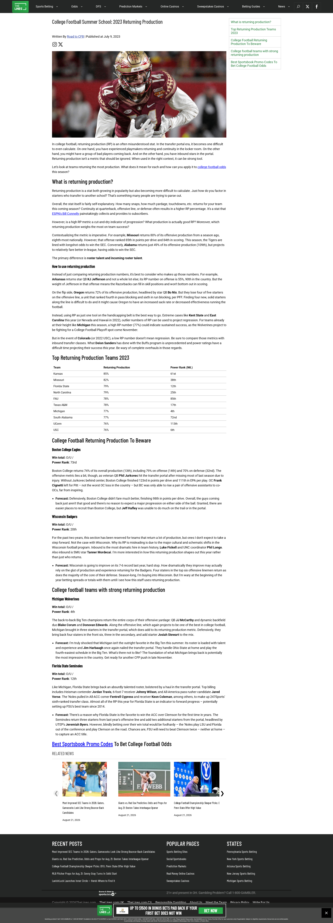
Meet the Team (216, 902)
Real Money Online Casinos (180, 873)
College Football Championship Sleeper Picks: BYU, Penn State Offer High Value (93, 866)
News (281, 6)
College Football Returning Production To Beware (249, 42)
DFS (98, 6)
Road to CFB (75, 36)
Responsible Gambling (170, 902)
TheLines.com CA (139, 902)
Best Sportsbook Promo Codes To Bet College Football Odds (254, 63)
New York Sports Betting (239, 859)
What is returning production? (251, 22)
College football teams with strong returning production (254, 53)
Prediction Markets (130, 6)
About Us (196, 902)
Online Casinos (170, 6)
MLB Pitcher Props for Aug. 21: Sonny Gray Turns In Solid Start (84, 873)
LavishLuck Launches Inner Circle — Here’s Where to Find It (83, 881)
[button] (298, 6)
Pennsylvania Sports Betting (242, 851)
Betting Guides (251, 6)
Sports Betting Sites (176, 851)
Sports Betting (44, 6)
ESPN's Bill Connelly (65, 213)
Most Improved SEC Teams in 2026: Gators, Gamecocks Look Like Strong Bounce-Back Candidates (103, 851)
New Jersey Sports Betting (241, 873)
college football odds (212, 167)
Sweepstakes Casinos (210, 6)
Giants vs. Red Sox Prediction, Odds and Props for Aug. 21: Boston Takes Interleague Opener (100, 859)
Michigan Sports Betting (239, 881)
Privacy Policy (239, 902)
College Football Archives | (64, 30)
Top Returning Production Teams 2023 (253, 31)
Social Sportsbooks (176, 859)
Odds (74, 6)
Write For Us (261, 902)
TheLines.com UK (111, 902)
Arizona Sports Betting (238, 866)
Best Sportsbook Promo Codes (82, 743)
